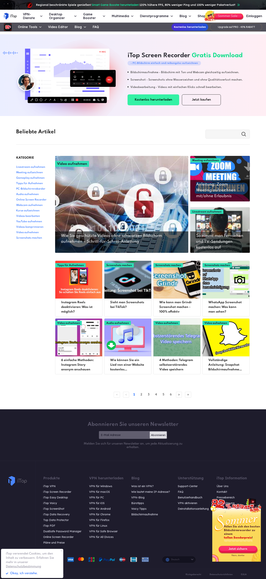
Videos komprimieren (29, 227)
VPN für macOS (99, 492)
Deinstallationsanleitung (193, 508)
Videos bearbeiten (28, 216)
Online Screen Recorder (31, 200)
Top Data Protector (56, 520)
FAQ (96, 27)
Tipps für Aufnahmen (29, 183)
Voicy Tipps (138, 508)
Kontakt (222, 492)
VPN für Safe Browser (103, 531)
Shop (202, 16)
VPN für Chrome (99, 514)
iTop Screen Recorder (57, 492)
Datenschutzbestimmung (23, 566)
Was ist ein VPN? (142, 486)
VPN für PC (96, 497)
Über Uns (222, 486)
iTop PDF (49, 525)
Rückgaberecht (193, 574)
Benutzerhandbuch (190, 497)
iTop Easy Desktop (55, 497)
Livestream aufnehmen (30, 167)
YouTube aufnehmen (29, 221)
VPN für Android (100, 508)
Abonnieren (158, 435)
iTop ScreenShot (53, 508)
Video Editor (58, 27)
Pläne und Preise (54, 542)
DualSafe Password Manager (62, 531)
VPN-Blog (137, 497)
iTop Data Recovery (56, 514)
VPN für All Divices (101, 537)
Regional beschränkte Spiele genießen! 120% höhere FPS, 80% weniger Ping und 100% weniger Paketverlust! (135, 5)
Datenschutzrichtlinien (221, 574)
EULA (244, 574)
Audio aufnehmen (27, 194)
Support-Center (188, 486)
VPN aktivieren (187, 503)
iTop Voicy (50, 503)
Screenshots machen (29, 238)
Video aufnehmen (27, 232)
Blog (78, 27)
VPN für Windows (100, 486)
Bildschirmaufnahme (144, 514)
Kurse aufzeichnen (28, 210)
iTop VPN (49, 486)
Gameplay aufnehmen (30, 178)
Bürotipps (137, 503)
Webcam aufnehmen (29, 205)
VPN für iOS (97, 503)
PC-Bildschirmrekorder (30, 189)
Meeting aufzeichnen (29, 172)
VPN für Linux (98, 525)
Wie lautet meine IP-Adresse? (150, 492)
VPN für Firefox (99, 520)
